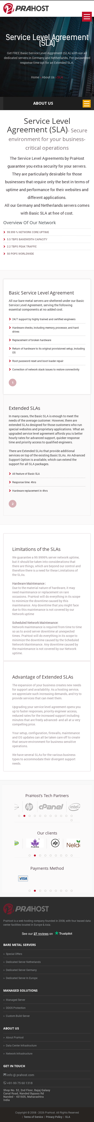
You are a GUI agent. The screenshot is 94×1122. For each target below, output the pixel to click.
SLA (67, 1117)
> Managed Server (14, 999)
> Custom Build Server (16, 1016)
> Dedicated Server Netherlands (22, 962)
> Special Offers (12, 953)
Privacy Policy (54, 1117)
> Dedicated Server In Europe (20, 978)
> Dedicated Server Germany (20, 970)
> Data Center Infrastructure (20, 1045)
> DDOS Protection (14, 1007)
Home (35, 77)
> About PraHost (13, 1037)
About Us (48, 77)
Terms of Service (33, 1117)
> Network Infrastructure (17, 1053)
